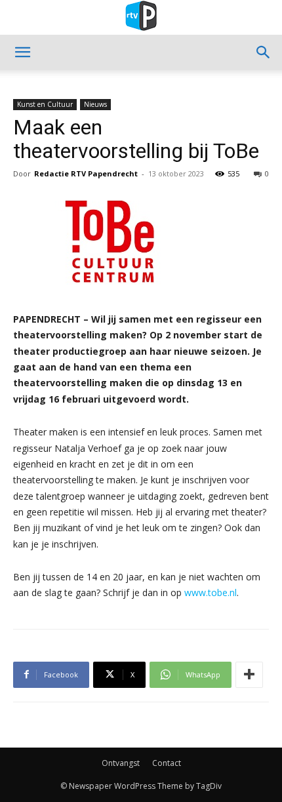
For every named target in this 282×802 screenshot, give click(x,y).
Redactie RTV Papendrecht (86, 173)
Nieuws (95, 104)
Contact (166, 763)
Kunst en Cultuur (45, 104)
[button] (22, 52)
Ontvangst (121, 763)
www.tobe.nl (210, 592)
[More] (249, 675)
